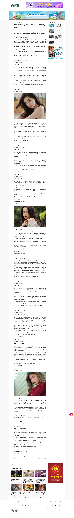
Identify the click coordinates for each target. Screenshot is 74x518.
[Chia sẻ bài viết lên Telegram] (11, 33)
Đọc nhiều (52, 22)
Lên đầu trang (63, 501)
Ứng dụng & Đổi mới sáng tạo (21, 9)
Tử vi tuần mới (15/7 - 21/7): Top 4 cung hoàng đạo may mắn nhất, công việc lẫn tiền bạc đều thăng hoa (28, 495)
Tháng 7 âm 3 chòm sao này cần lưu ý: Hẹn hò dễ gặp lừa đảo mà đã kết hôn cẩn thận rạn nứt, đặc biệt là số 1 (40, 480)
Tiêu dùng (41, 22)
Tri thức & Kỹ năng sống (38, 9)
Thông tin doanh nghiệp (43, 501)
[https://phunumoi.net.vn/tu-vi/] (11, 37)
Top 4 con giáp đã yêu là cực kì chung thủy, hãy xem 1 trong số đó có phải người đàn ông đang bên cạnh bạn (28, 480)
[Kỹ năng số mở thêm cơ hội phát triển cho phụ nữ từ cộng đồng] (51, 42)
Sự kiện (9, 9)
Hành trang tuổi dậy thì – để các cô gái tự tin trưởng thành (58, 26)
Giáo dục (24, 22)
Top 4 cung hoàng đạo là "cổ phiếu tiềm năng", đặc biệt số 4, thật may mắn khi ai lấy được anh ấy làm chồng (16, 495)
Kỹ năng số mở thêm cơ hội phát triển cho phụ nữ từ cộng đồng (58, 43)
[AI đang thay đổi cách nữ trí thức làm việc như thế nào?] (51, 31)
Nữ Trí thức (13, 9)
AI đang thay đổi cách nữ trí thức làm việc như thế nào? (58, 31)
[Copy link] (11, 29)
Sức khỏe (28, 22)
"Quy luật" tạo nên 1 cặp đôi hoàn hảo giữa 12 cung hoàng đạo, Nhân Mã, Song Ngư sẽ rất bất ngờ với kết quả (40, 495)
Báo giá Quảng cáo (51, 501)
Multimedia (52, 9)
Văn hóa (32, 22)
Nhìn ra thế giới (30, 9)
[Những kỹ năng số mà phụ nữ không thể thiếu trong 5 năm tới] (51, 36)
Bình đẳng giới (46, 9)
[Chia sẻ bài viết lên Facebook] (11, 31)
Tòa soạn (57, 501)
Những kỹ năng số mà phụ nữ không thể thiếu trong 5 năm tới (58, 37)
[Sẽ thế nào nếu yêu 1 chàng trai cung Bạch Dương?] (16, 473)
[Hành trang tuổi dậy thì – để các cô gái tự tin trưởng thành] (51, 25)
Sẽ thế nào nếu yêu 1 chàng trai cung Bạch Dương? (15, 479)
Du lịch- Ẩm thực (36, 22)
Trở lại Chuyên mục (14, 458)
